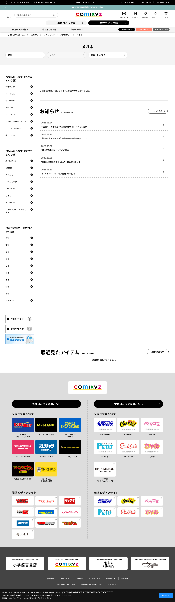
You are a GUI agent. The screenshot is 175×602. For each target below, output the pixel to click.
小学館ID (124, 578)
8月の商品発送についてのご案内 (89, 7)
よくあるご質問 (163, 2)
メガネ (52, 55)
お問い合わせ (111, 578)
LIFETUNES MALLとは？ (87, 2)
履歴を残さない (157, 351)
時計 (10, 55)
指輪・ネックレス (98, 55)
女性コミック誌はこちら (128, 404)
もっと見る (157, 111)
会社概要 (50, 578)
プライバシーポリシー (25, 598)
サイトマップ (113, 584)
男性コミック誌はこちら (46, 404)
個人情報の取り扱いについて (91, 584)
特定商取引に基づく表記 (66, 584)
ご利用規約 (79, 578)
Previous (5, 7)
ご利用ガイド (145, 2)
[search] (54, 15)
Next (169, 7)
